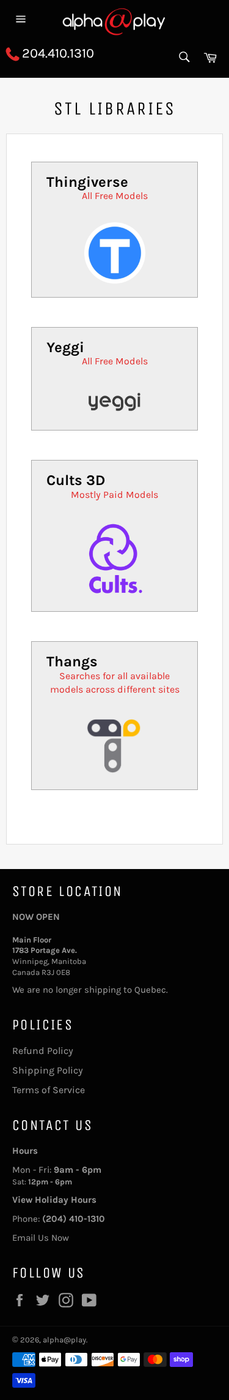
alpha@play (64, 1339)
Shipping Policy (47, 1070)
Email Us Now (40, 1237)
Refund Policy (42, 1050)
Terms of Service (48, 1090)
